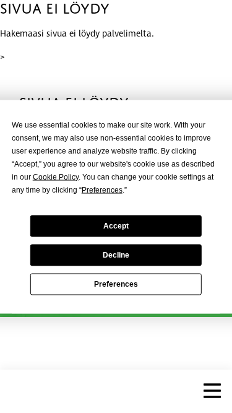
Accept (116, 226)
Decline (116, 255)
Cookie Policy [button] (56, 176)
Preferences (116, 284)
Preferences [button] (102, 189)
